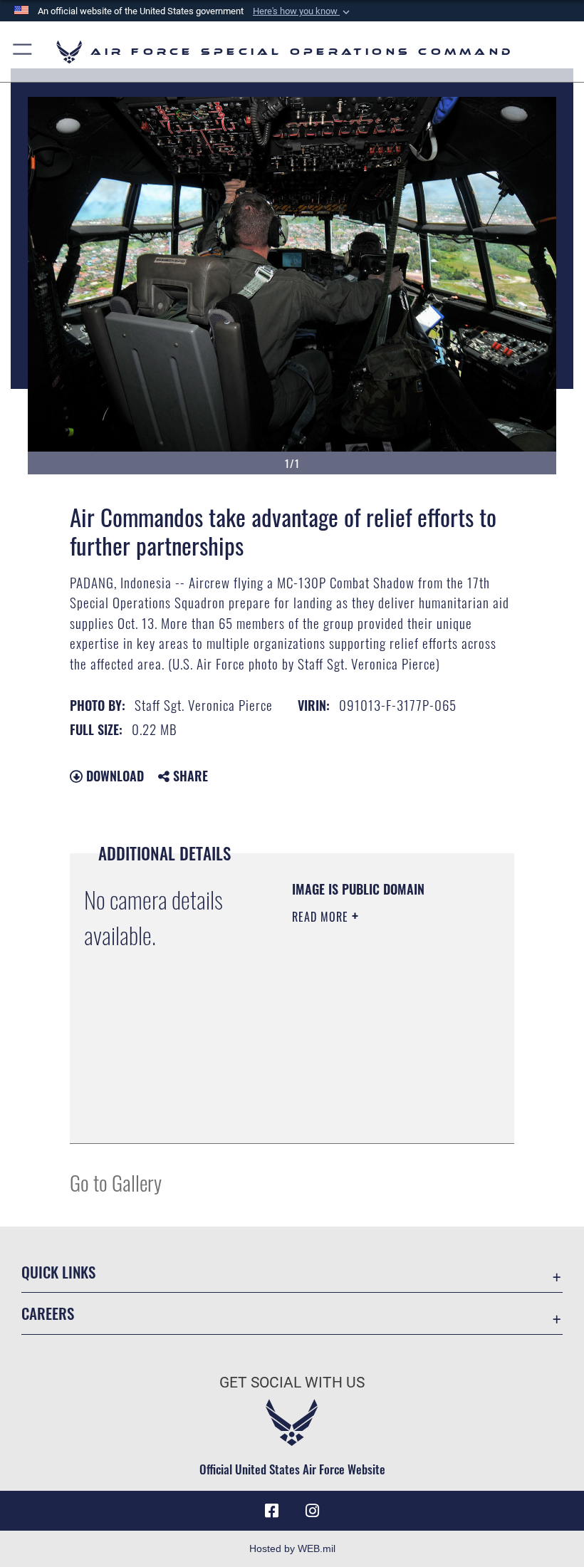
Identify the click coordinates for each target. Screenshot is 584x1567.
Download (113, 775)
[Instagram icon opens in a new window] (312, 1510)
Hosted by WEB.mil (292, 1548)
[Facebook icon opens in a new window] (272, 1510)
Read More (322, 916)
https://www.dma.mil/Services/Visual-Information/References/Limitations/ (378, 1117)
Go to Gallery (116, 1182)
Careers (47, 1313)
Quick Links (58, 1272)
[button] (303, 11)
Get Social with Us (292, 1382)
